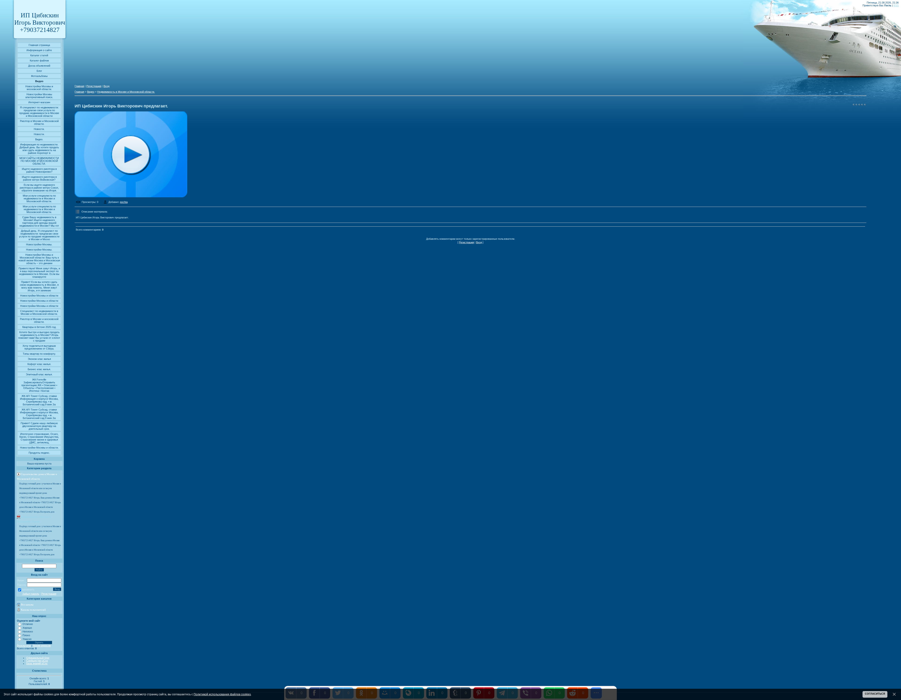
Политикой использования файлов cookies (222, 694)
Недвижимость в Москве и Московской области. (126, 91)
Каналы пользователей (33, 610)
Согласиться (875, 693)
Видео (90, 91)
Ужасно (27, 639)
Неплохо (28, 631)
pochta (124, 202)
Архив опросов (42, 645)
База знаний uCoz (37, 663)
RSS (896, 5)
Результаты (24, 645)
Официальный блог (38, 657)
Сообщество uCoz (37, 660)
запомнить (28, 589)
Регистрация (48, 593)
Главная (79, 86)
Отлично (28, 624)
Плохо (26, 635)
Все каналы (27, 604)
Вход (106, 86)
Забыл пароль (30, 593)
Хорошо (27, 627)
